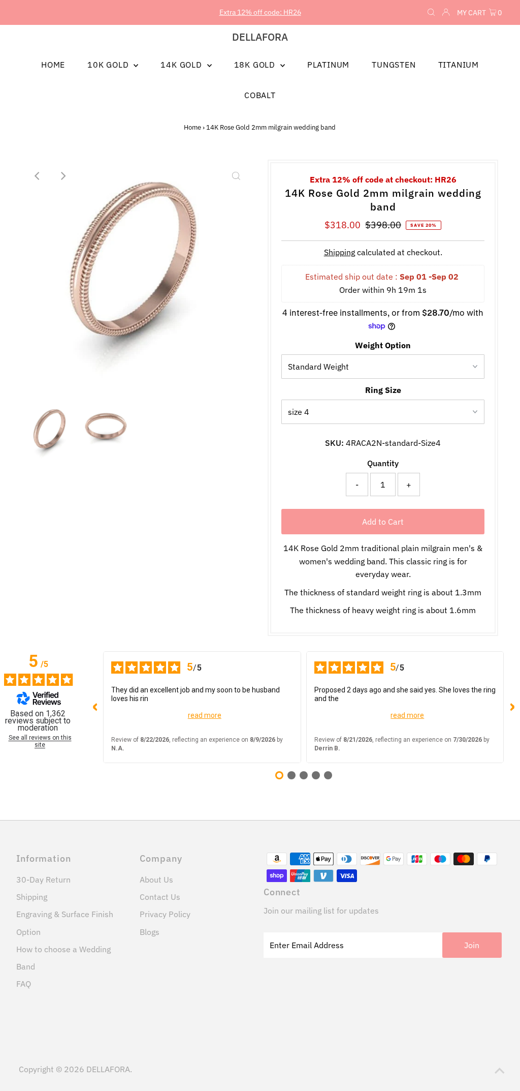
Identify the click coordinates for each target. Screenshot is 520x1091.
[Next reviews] (512, 707)
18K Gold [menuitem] (256, 64)
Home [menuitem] (53, 64)
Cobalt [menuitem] (260, 95)
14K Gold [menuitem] (182, 64)
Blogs (149, 932)
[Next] (63, 176)
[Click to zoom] (236, 176)
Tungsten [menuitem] (393, 64)
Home (192, 127)
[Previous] (38, 176)
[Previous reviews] (95, 707)
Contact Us (160, 897)
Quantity (383, 463)
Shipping (339, 252)
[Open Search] (431, 12)
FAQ (23, 984)
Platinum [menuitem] (328, 64)
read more (204, 715)
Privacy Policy (165, 914)
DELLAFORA (260, 37)
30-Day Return (43, 879)
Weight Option (383, 345)
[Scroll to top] (500, 1070)
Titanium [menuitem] (458, 64)
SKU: (334, 443)
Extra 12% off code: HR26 (260, 12)
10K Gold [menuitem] (109, 64)
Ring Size (383, 390)
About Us (156, 879)
